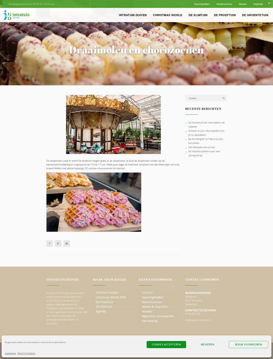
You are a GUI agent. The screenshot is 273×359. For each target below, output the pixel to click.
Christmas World (167, 15)
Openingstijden (202, 4)
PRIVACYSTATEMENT (26, 353)
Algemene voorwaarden (158, 316)
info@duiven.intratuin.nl (198, 320)
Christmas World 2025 (111, 297)
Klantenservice (224, 4)
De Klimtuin (198, 15)
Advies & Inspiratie (154, 306)
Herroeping (150, 321)
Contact (147, 292)
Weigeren (207, 344)
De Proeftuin (225, 15)
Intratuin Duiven (133, 15)
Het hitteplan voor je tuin (201, 147)
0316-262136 (192, 313)
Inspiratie (258, 4)
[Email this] (67, 243)
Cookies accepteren (166, 344)
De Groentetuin (255, 15)
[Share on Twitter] (58, 243)
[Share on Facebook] (49, 243)
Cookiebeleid (10, 353)
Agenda (101, 311)
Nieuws (242, 4)
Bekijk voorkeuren (248, 344)
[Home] (16, 15)
